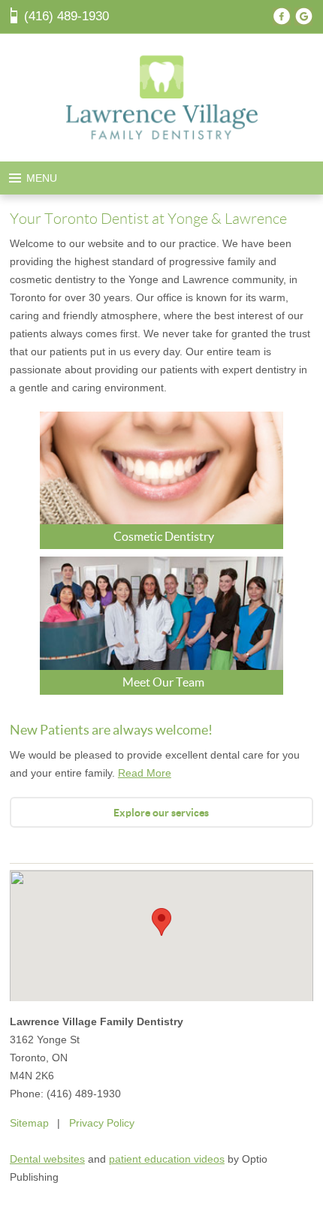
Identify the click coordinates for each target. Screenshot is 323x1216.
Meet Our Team (163, 681)
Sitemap (29, 1123)
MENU (41, 178)
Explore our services (161, 812)
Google (303, 17)
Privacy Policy (101, 1123)
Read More (144, 773)
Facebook (282, 17)
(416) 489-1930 (66, 16)
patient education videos (167, 1159)
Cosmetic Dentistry (163, 536)
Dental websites (47, 1159)
